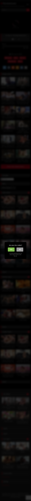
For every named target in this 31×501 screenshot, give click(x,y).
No (20, 249)
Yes (11, 249)
